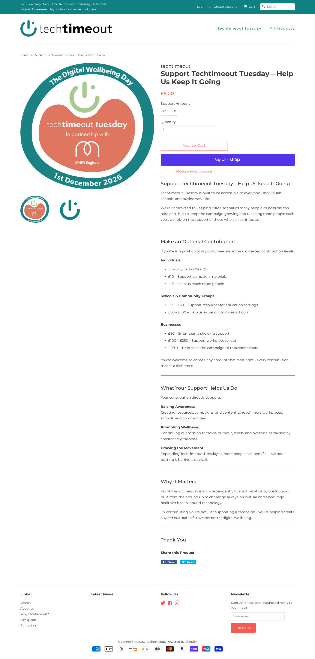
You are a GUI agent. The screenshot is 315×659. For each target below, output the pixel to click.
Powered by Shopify (182, 641)
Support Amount (175, 103)
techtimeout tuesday (239, 28)
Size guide (28, 620)
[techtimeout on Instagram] (177, 603)
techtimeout (155, 641)
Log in (201, 7)
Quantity (168, 122)
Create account (225, 7)
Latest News (102, 594)
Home (24, 55)
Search (25, 602)
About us (27, 608)
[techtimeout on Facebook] (170, 603)
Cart (252, 7)
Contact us (28, 625)
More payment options (194, 171)
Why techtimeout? (34, 614)
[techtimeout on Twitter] (163, 603)
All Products (282, 28)
